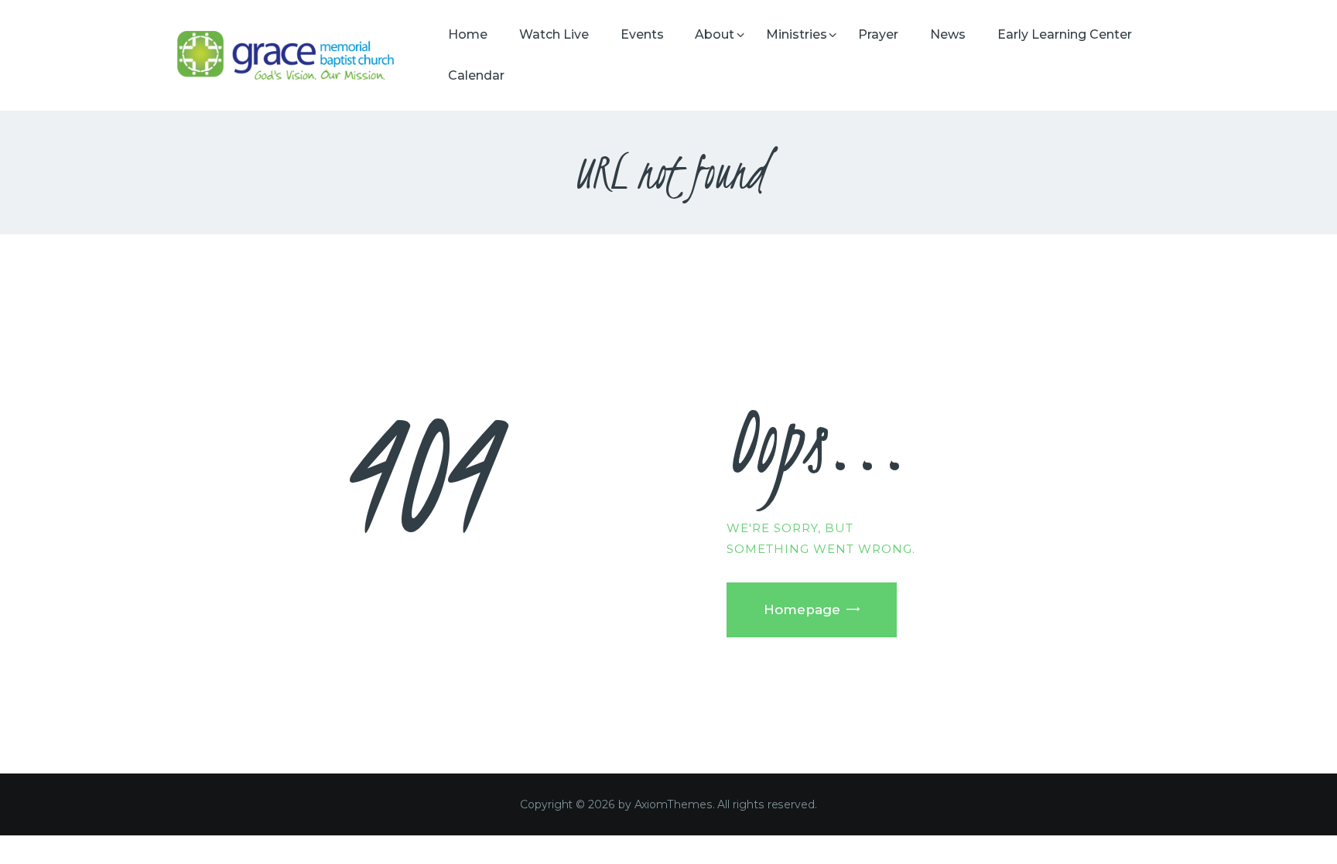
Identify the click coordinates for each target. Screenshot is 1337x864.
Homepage (802, 609)
